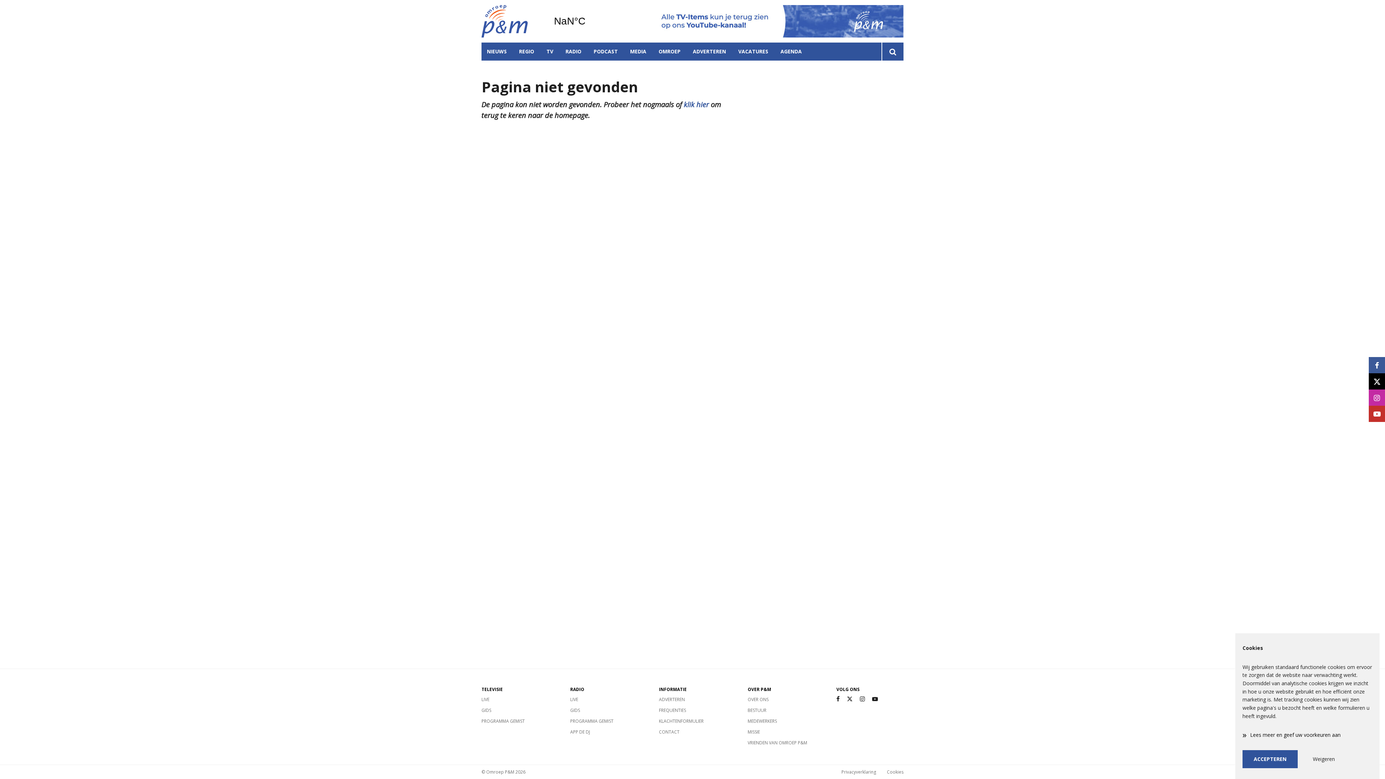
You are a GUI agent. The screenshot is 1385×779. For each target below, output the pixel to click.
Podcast (606, 51)
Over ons (758, 699)
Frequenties (672, 710)
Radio (573, 51)
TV (549, 51)
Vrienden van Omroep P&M (777, 743)
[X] (850, 699)
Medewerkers (762, 721)
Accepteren (1270, 759)
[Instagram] (862, 699)
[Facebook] (838, 699)
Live (485, 699)
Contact (669, 732)
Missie (754, 732)
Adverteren (709, 51)
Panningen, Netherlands (588, 21)
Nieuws (497, 51)
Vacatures (753, 51)
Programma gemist (503, 721)
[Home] (512, 21)
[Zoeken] (892, 52)
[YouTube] (875, 699)
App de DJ (580, 732)
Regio (526, 51)
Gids (486, 710)
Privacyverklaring (858, 772)
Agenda (791, 51)
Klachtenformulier (681, 721)
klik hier (696, 104)
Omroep (670, 51)
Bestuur (757, 710)
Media (638, 51)
